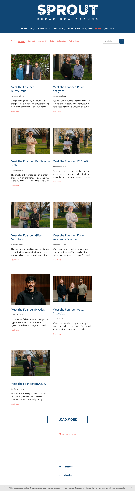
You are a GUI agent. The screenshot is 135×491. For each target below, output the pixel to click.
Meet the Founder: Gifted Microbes (27, 237)
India (52, 41)
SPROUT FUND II (84, 28)
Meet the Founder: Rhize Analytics (68, 89)
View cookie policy (119, 488)
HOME (24, 28)
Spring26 (31, 41)
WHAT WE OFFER (61, 28)
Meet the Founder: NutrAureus (23, 89)
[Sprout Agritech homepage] (67, 12)
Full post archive (71, 434)
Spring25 (21, 41)
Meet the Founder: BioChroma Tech (30, 163)
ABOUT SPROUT (39, 28)
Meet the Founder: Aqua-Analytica (69, 311)
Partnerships (74, 41)
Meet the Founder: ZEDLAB (70, 161)
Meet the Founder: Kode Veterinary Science (68, 237)
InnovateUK (42, 41)
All (12, 41)
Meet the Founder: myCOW (28, 383)
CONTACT (109, 28)
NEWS (98, 28)
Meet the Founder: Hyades (28, 309)
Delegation (61, 41)
